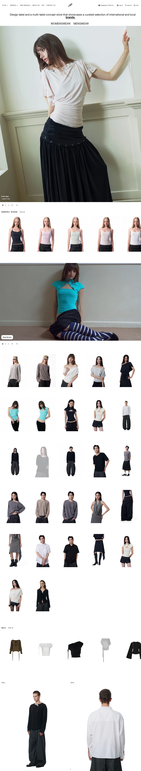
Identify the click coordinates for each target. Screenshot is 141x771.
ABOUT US (36, 5)
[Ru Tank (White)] (45, 650)
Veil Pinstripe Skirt (7, 571)
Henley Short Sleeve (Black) (94, 481)
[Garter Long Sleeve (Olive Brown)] (15, 650)
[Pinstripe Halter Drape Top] (98, 506)
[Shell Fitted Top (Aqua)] (42, 414)
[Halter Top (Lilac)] (45, 234)
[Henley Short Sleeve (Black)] (98, 460)
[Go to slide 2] (5, 205)
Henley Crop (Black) (35, 481)
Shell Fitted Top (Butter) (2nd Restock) (97, 435)
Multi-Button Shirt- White (37, 571)
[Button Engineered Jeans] (14, 460)
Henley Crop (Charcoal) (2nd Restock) (13, 527)
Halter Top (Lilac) (36, 256)
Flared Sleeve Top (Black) (129, 672)
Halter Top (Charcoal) (8, 256)
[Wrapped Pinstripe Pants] (126, 506)
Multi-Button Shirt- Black (65, 571)
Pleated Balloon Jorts (119, 481)
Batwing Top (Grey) (97, 672)
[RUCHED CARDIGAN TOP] (42, 594)
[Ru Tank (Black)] (75, 650)
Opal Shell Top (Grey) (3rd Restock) (96, 391)
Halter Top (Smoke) (97, 256)
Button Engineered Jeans (9, 481)
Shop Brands (7, 337)
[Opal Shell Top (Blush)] (70, 370)
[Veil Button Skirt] (98, 550)
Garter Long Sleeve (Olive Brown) (11, 672)
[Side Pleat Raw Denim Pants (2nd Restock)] (126, 414)
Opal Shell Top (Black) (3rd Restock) (124, 391)
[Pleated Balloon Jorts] (126, 460)
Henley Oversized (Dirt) (36, 391)
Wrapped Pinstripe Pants (120, 527)
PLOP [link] (4, 5)
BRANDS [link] (13, 5)
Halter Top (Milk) (126, 256)
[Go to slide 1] (2, 205)
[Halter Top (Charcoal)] (15, 234)
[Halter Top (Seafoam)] (75, 234)
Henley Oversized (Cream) (9, 391)
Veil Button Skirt (90, 571)
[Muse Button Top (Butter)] (14, 594)
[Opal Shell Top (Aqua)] (14, 414)
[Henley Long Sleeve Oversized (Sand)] (42, 506)
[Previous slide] (12, 205)
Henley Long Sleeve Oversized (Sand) (41, 527)
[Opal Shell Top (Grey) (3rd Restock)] (98, 370)
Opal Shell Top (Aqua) (8, 435)
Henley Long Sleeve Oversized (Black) (69, 481)
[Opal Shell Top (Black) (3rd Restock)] (126, 370)
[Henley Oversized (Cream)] (14, 370)
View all (22, 212)
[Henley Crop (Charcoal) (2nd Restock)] (14, 506)
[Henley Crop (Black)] (42, 460)
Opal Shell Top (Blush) (64, 391)
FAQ (43, 5)
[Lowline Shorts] (126, 550)
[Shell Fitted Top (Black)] (70, 414)
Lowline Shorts (117, 571)
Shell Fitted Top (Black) (64, 435)
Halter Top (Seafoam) (68, 256)
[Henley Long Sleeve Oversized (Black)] (70, 460)
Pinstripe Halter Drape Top (93, 527)
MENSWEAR (81, 23)
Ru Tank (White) (36, 672)
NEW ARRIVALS (25, 5)
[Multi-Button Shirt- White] (42, 550)
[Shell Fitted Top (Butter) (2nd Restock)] (98, 414)
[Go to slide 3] (8, 205)
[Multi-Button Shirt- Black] (70, 550)
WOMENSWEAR (61, 23)
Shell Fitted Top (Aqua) (36, 435)
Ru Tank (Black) (66, 672)
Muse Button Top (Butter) (9, 615)
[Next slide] (17, 205)
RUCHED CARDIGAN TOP (37, 615)
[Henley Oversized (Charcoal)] (70, 506)
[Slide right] (138, 212)
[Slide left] (133, 212)
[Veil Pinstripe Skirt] (14, 550)
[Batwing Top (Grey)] (105, 650)
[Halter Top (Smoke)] (105, 234)
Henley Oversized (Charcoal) (66, 527)
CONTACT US (50, 5)
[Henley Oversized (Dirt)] (42, 370)
